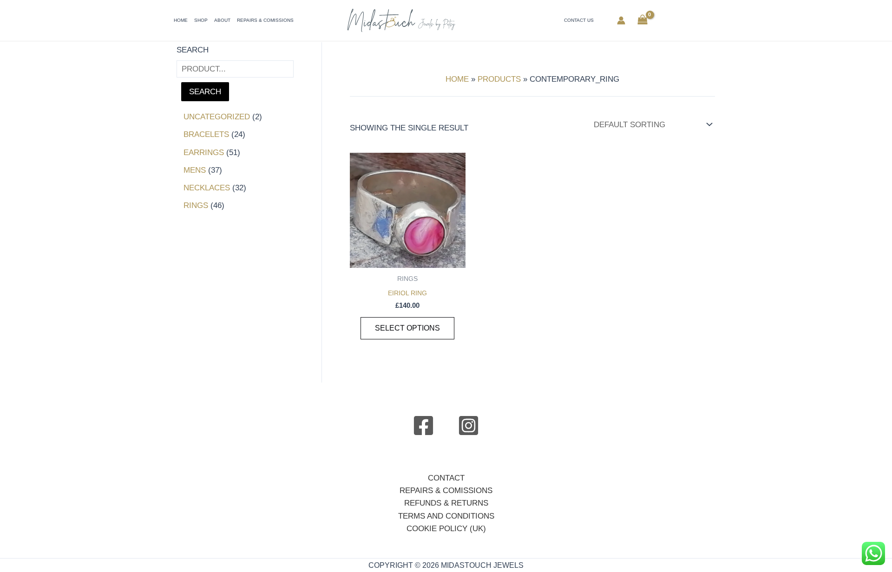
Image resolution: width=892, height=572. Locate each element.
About (222, 20)
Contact (446, 478)
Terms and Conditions (446, 516)
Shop (201, 20)
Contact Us (579, 20)
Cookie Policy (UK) (446, 528)
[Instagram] (468, 425)
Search (193, 50)
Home (181, 20)
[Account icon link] (621, 20)
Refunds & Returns (446, 503)
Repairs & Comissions (265, 20)
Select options (407, 328)
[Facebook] (423, 425)
